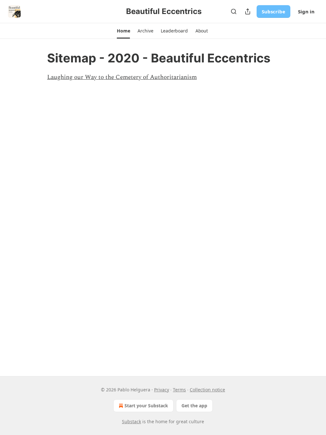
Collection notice (207, 390)
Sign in (306, 11)
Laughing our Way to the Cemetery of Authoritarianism (122, 77)
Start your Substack (146, 406)
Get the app (194, 406)
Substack (131, 421)
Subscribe (273, 11)
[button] (123, 31)
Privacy (161, 390)
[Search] (233, 11)
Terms (179, 390)
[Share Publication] (247, 11)
